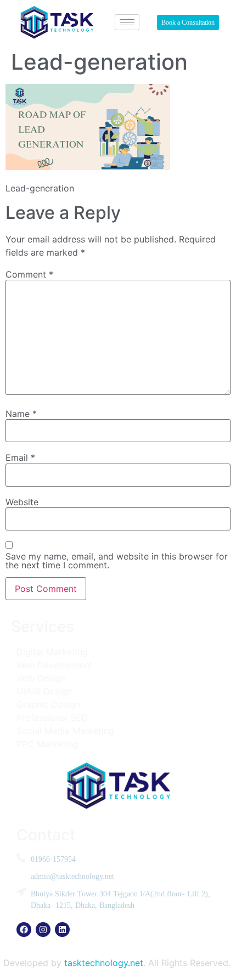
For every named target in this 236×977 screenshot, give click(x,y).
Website (21, 502)
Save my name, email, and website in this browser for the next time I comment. (116, 560)
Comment (29, 274)
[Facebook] (23, 929)
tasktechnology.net (103, 962)
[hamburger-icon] (127, 22)
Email (20, 457)
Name (21, 413)
